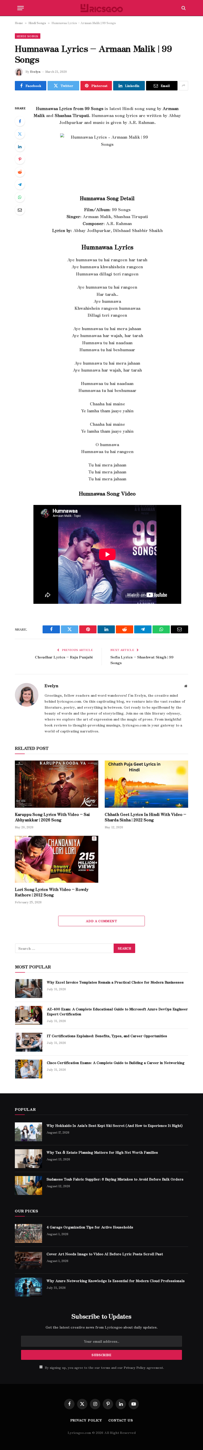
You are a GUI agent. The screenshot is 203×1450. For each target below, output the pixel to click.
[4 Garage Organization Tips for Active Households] (28, 1233)
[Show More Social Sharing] (183, 85)
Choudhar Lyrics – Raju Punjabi (64, 656)
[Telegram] (20, 185)
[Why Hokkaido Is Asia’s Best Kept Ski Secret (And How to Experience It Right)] (28, 1131)
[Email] (20, 210)
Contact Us (120, 1420)
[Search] (183, 8)
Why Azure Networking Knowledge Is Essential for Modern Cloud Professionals (116, 1280)
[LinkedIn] (20, 147)
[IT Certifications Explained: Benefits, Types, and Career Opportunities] (28, 1042)
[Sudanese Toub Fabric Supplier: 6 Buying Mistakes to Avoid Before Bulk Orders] (28, 1185)
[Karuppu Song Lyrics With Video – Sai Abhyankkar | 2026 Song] (56, 784)
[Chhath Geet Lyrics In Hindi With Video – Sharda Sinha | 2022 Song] (146, 784)
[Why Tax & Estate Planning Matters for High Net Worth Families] (28, 1158)
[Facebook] (20, 121)
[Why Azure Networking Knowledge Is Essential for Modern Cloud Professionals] (28, 1287)
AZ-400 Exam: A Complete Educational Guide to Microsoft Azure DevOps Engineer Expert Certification (117, 1011)
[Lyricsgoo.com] (101, 8)
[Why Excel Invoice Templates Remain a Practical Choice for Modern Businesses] (28, 988)
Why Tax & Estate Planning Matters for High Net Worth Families (102, 1152)
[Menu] (20, 8)
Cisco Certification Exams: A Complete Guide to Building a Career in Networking (115, 1062)
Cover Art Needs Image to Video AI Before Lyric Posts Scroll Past (105, 1253)
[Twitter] (20, 134)
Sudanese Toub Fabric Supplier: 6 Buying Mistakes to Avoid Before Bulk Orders (115, 1179)
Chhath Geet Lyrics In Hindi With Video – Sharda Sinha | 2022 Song (145, 817)
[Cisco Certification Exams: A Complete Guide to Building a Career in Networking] (28, 1069)
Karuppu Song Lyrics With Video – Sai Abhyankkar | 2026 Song (52, 817)
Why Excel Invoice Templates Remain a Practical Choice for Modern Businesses (115, 982)
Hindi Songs (37, 23)
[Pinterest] (20, 159)
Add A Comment (101, 920)
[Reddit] (20, 172)
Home (19, 23)
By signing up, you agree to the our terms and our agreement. (104, 1367)
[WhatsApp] (20, 197)
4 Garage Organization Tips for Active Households (90, 1226)
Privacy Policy (135, 1367)
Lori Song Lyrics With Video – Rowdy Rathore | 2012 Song (52, 892)
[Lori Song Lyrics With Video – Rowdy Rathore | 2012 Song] (56, 859)
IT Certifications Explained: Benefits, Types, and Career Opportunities (107, 1035)
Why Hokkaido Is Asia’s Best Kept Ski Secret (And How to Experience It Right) (115, 1125)
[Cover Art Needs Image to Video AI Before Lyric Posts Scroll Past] (28, 1260)
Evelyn (35, 71)
